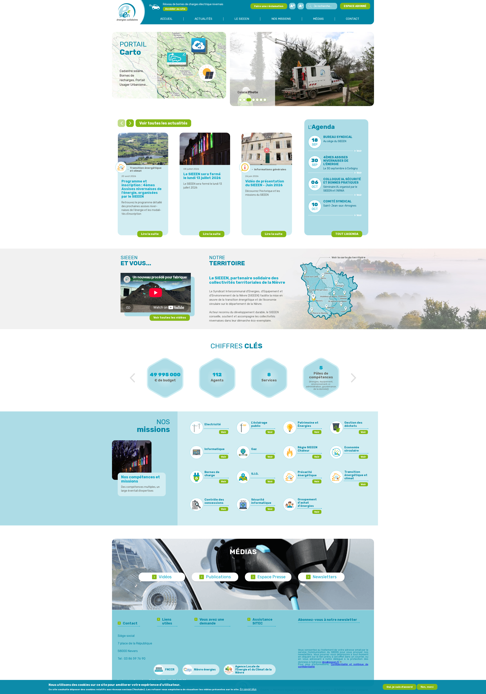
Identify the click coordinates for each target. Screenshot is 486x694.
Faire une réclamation (268, 6)
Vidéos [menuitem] (165, 576)
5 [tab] (257, 99)
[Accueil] (127, 12)
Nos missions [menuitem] (281, 19)
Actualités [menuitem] (203, 19)
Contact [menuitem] (352, 19)
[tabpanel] (302, 69)
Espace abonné (355, 6)
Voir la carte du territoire (348, 257)
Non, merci (427, 686)
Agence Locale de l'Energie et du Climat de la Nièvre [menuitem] (253, 669)
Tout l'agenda (346, 234)
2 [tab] (244, 99)
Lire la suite (150, 234)
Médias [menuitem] (318, 19)
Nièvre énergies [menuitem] (205, 669)
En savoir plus (248, 689)
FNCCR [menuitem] (169, 669)
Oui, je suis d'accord (400, 686)
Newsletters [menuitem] (325, 576)
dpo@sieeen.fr (330, 662)
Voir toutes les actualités (163, 123)
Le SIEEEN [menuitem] (241, 19)
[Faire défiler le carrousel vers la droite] (130, 123)
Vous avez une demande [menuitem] (212, 621)
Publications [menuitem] (218, 576)
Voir (359, 150)
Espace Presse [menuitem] (271, 576)
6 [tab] (261, 99)
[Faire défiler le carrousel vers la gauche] (121, 123)
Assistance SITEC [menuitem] (262, 621)
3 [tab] (247, 99)
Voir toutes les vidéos (169, 317)
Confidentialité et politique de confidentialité (333, 665)
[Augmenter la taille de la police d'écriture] (292, 6)
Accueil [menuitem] (166, 19)
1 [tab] (240, 99)
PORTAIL (133, 48)
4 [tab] (252, 99)
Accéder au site (175, 8)
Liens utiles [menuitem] (167, 621)
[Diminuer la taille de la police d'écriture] (300, 6)
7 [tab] (264, 99)
